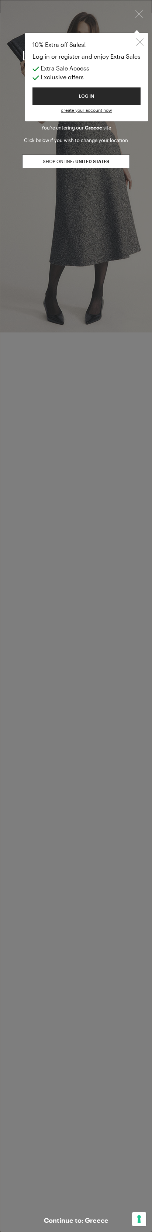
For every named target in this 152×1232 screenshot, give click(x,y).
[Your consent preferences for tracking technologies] (139, 1219)
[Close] (139, 13)
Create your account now (86, 110)
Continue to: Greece (76, 1220)
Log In (86, 96)
